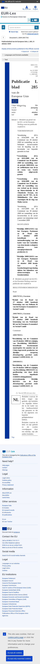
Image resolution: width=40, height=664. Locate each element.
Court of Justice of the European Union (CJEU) (16, 588)
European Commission (9, 585)
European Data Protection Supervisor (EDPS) (16, 606)
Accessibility (6, 482)
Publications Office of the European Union (15, 613)
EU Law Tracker (7, 521)
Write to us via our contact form (12, 545)
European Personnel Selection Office (13, 611)
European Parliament (8, 578)
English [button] (35, 9)
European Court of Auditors (10, 592)
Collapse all (34, 51)
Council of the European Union (11, 583)
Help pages (5, 465)
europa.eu (17, 532)
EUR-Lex (8, 13)
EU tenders (5, 508)
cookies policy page (16, 637)
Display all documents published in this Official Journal (20, 49)
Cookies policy (6, 480)
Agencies (5, 615)
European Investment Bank (10, 602)
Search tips (14, 32)
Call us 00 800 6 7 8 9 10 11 (10, 540)
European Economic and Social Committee (15, 597)
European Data (6, 505)
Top (13, 437)
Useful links (6, 497)
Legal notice (6, 478)
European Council (7, 581)
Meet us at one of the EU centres (12, 547)
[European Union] (7, 528)
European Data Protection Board (12, 608)
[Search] (36, 27)
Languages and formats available (16, 55)
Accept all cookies (15, 653)
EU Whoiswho (6, 512)
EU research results (8, 510)
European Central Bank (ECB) (11, 590)
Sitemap (4, 470)
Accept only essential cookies (19, 659)
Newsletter (5, 495)
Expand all (25, 51)
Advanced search (32, 34)
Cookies (4, 570)
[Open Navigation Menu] (3, 27)
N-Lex (4, 519)
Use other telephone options (11, 543)
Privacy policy (6, 566)
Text (6, 59)
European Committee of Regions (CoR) (14, 599)
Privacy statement (8, 485)
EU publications (7, 515)
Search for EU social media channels (13, 555)
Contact (4, 467)
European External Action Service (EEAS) (14, 595)
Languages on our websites (11, 563)
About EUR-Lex (6, 493)
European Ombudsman (9, 604)
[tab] (20, 55)
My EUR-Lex (27, 9)
